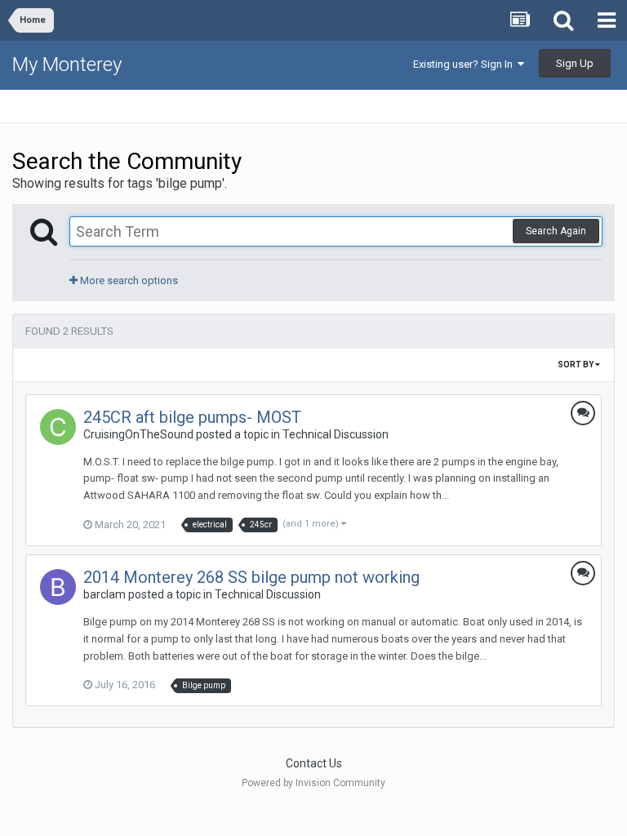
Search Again (556, 231)
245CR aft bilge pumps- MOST (192, 417)
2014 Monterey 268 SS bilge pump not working (251, 577)
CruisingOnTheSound (138, 434)
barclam (104, 594)
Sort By (576, 364)
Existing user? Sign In (465, 64)
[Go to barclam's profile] (58, 587)
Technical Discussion (335, 434)
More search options (128, 280)
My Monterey (67, 64)
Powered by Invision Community (313, 783)
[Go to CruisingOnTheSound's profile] (58, 427)
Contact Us (314, 763)
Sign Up (575, 63)
